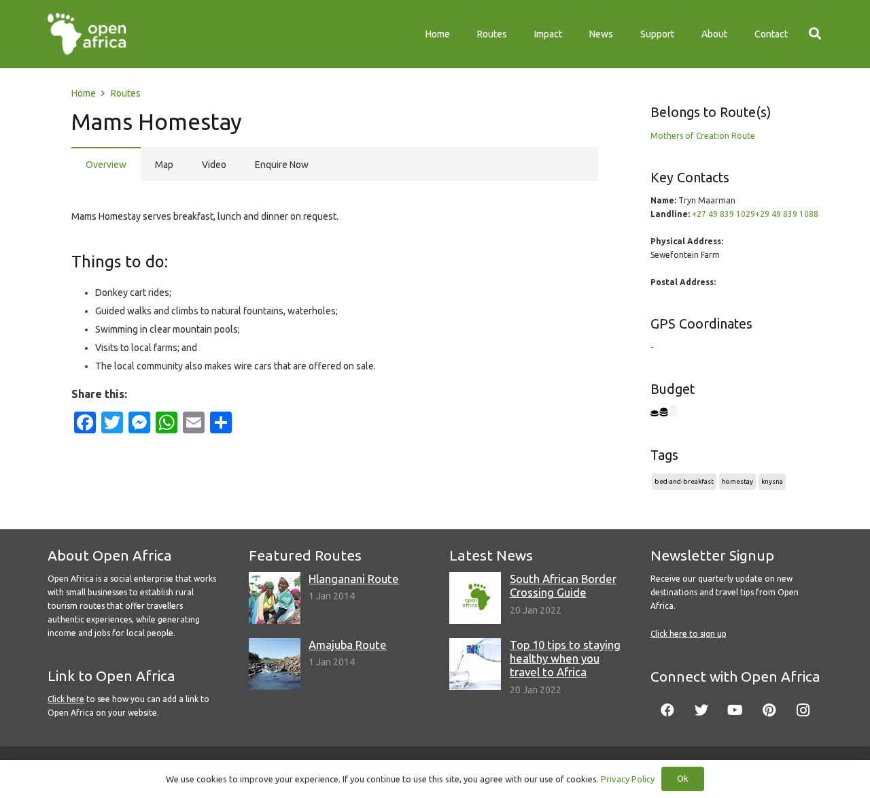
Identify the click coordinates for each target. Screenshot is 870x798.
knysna (772, 481)
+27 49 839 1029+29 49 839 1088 (755, 214)
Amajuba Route (348, 644)
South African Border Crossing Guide (563, 585)
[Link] (87, 34)
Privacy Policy (628, 779)
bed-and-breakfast (684, 481)
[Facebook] (667, 710)
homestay (737, 481)
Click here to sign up (688, 633)
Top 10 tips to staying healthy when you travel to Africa (565, 658)
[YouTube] (735, 710)
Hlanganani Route (354, 578)
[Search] (815, 33)
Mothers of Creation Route (702, 135)
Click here (66, 699)
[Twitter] (701, 710)
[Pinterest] (769, 710)
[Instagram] (803, 710)
